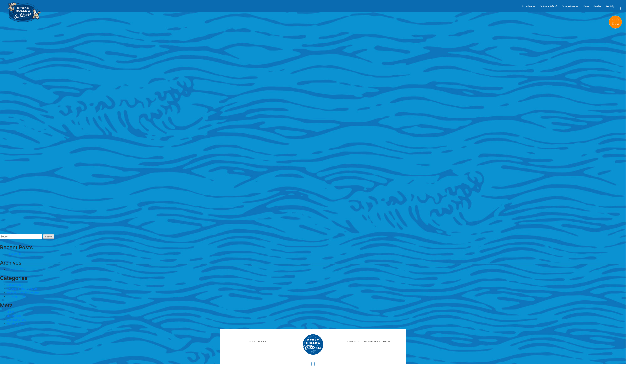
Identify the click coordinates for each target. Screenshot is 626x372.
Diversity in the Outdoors (22, 288)
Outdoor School (548, 7)
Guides (597, 7)
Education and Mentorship (23, 292)
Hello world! (14, 253)
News (586, 7)
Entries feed (14, 315)
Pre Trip (610, 7)
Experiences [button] (528, 7)
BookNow (615, 22)
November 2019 (16, 269)
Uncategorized (16, 296)
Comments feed (16, 319)
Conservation (15, 284)
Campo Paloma (570, 7)
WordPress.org (16, 323)
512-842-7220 (353, 341)
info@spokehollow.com (377, 341)
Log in (10, 311)
